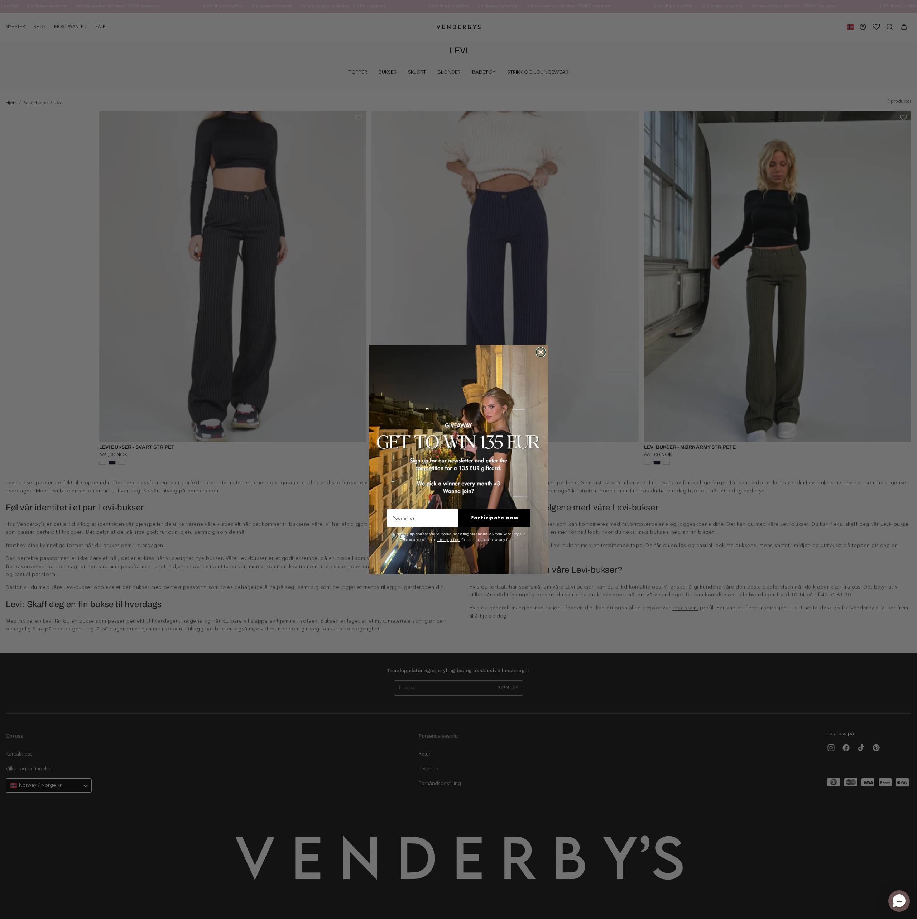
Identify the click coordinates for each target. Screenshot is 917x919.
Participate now (494, 517)
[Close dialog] (540, 352)
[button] (899, 901)
